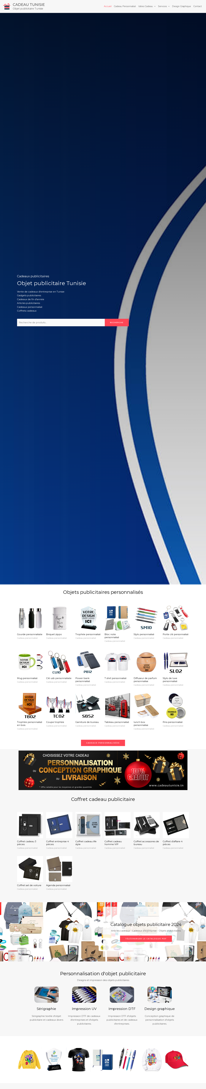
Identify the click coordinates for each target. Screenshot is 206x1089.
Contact (197, 6)
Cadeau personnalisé (125, 6)
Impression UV (84, 1009)
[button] (20, 1059)
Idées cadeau (145, 6)
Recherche (117, 322)
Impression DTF (121, 1009)
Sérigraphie (46, 1009)
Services (162, 6)
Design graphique (181, 6)
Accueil (107, 6)
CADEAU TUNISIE (29, 4)
